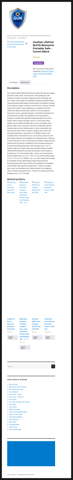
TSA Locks (12, 422)
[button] (26, 43)
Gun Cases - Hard (15, 394)
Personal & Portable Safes (20, 36)
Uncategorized (14, 424)
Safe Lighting (14, 419)
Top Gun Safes (11, 474)
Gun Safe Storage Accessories (19, 402)
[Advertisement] (32, 453)
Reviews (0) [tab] (25, 82)
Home (9, 36)
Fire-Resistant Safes (16, 389)
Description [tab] (14, 82)
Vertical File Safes (15, 429)
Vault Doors (13, 427)
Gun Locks (12, 399)
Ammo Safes (13, 384)
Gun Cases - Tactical (16, 397)
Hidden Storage (14, 409)
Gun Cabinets (13, 392)
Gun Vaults (13, 407)
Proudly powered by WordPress (26, 474)
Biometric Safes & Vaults (17, 387)
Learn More (38, 63)
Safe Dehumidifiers (16, 417)
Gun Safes (12, 404)
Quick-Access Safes (16, 414)
